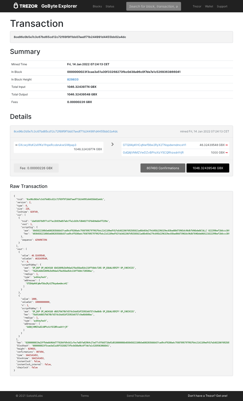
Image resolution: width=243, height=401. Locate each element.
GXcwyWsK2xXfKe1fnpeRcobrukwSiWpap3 (47, 145)
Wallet (209, 6)
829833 (73, 79)
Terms (85, 395)
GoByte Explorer (59, 6)
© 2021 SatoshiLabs (29, 395)
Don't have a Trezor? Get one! (207, 395)
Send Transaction (138, 395)
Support (222, 6)
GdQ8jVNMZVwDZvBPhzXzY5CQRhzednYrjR (153, 152)
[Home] (25, 6)
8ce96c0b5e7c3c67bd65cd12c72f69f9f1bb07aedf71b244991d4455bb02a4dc (66, 131)
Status (110, 6)
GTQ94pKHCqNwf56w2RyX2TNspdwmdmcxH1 (154, 145)
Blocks (97, 6)
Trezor (197, 6)
